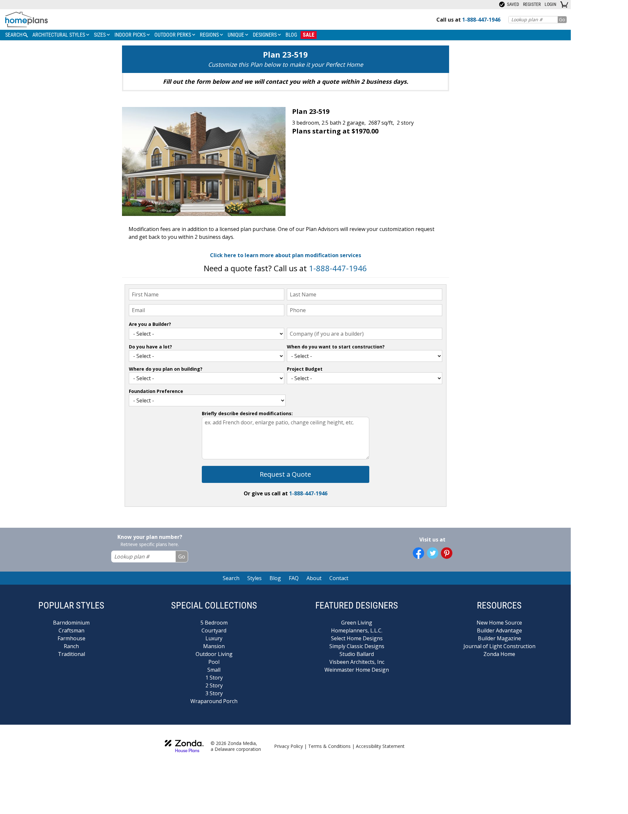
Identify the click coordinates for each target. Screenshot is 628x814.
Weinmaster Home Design (356, 669)
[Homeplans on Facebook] (418, 553)
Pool (213, 661)
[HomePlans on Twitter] (433, 553)
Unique (236, 35)
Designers (265, 35)
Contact (338, 578)
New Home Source (499, 622)
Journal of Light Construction (499, 646)
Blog (291, 35)
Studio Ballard (357, 654)
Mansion (214, 646)
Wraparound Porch (213, 701)
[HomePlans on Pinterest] (447, 553)
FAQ (294, 578)
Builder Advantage (499, 630)
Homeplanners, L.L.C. (356, 630)
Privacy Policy (288, 746)
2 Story (214, 685)
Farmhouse (71, 638)
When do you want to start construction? (336, 347)
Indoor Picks (130, 35)
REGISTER (532, 4)
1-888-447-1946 (338, 268)
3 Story (214, 693)
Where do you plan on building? (165, 369)
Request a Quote (285, 474)
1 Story (214, 677)
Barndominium (71, 622)
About (314, 578)
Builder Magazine (499, 638)
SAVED (512, 4)
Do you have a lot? (150, 347)
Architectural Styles (59, 35)
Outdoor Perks (173, 35)
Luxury (213, 638)
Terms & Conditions (329, 746)
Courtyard (213, 630)
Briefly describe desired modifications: (247, 413)
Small (213, 669)
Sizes (100, 35)
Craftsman (71, 630)
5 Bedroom (214, 622)
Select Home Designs (357, 638)
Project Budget (305, 369)
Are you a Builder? (150, 324)
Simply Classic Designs (356, 646)
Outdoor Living (214, 654)
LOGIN (550, 4)
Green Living (356, 622)
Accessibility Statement (380, 746)
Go (562, 19)
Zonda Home (499, 654)
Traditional (71, 654)
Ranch (71, 646)
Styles (254, 578)
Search (231, 578)
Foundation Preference (156, 391)
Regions (210, 35)
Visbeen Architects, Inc (356, 661)
